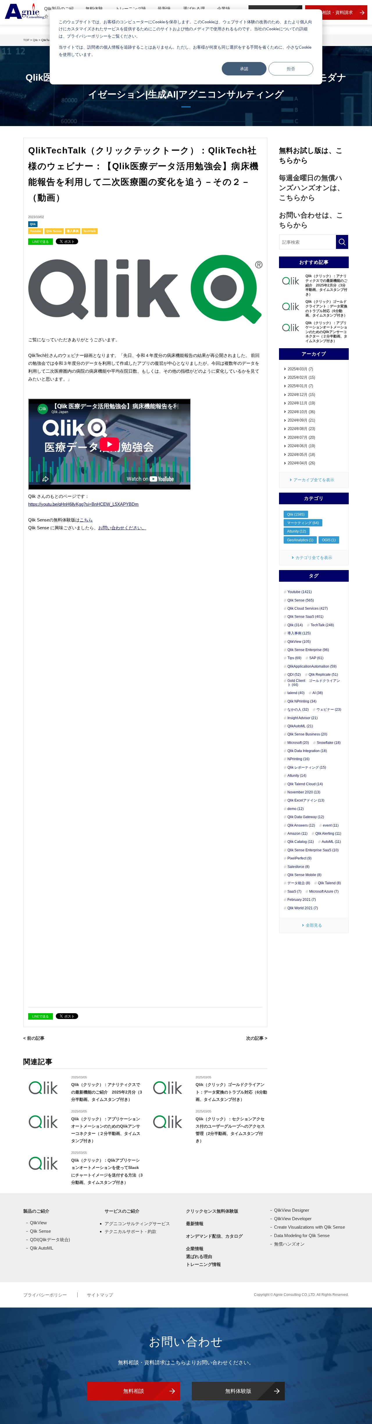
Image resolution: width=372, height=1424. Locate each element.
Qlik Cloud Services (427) (307, 608)
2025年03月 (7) (300, 369)
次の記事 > (256, 1038)
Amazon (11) (297, 834)
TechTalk (89, 231)
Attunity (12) (296, 531)
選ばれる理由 (199, 1256)
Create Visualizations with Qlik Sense (309, 1227)
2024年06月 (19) (301, 446)
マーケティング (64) (303, 523)
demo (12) (295, 809)
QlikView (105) (299, 642)
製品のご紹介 (36, 1211)
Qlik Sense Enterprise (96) (308, 650)
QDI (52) (294, 675)
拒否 (291, 68)
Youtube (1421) (299, 592)
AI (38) (317, 693)
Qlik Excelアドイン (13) (305, 800)
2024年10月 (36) (301, 412)
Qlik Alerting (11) (328, 834)
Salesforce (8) (298, 867)
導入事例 (72, 231)
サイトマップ (100, 1294)
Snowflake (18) (329, 743)
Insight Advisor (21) (302, 718)
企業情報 (194, 1248)
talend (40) (296, 693)
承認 (244, 68)
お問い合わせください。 (122, 527)
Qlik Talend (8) (329, 883)
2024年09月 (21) (301, 420)
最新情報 (194, 1223)
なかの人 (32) (298, 709)
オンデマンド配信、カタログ (214, 1236)
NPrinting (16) (298, 759)
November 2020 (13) (303, 792)
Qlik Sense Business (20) (307, 734)
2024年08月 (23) (301, 429)
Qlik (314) (295, 625)
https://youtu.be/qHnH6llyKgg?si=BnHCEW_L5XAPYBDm (83, 504)
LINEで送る (40, 241)
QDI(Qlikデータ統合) (50, 1239)
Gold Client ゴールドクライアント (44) (313, 683)
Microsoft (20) (298, 743)
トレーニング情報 (203, 1264)
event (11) (331, 825)
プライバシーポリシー (45, 1294)
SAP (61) (316, 658)
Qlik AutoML (41, 1248)
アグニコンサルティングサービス (137, 1223)
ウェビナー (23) (328, 709)
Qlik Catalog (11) (300, 842)
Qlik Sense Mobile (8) (304, 875)
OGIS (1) (329, 540)
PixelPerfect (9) (299, 858)
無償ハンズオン (289, 1243)
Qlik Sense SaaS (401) (305, 617)
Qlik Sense (54, 231)
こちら (86, 519)
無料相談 (133, 1391)
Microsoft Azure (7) (324, 891)
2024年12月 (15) (301, 394)
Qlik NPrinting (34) (301, 701)
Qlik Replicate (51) (323, 675)
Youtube (35, 231)
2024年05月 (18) (301, 454)
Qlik (33, 224)
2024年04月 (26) (301, 463)
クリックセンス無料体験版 (212, 1211)
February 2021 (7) (301, 900)
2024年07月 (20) (301, 437)
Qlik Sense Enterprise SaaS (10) (313, 850)
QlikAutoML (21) (300, 726)
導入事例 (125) (299, 633)
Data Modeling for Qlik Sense (302, 1235)
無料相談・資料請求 (333, 12)
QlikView (38, 1222)
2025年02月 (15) (301, 377)
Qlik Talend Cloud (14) (305, 784)
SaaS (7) (294, 891)
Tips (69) (294, 658)
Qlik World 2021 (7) (302, 908)
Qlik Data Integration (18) (307, 751)
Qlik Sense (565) (300, 600)
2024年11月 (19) (301, 403)
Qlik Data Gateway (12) (305, 817)
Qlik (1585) (296, 514)
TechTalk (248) (322, 625)
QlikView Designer (291, 1210)
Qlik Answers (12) (301, 825)
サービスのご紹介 (122, 1211)
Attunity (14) (296, 776)
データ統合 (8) (298, 883)
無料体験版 (238, 1391)
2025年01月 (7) (300, 386)
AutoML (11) (331, 842)
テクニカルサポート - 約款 (130, 1231)
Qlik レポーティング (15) (306, 767)
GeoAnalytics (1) (300, 540)
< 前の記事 (33, 1038)
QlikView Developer (293, 1218)
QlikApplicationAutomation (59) (312, 666)
